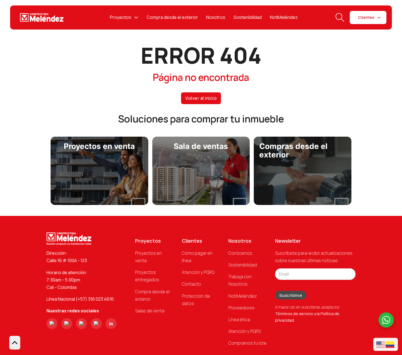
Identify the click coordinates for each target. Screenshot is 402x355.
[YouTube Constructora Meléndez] (96, 323)
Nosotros (215, 17)
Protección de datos (196, 299)
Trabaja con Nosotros (240, 280)
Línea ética (239, 319)
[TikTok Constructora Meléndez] (81, 323)
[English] (381, 344)
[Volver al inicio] (14, 343)
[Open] (340, 17)
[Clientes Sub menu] (379, 17)
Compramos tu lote (247, 343)
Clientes (366, 17)
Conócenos (240, 253)
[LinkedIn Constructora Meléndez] (111, 323)
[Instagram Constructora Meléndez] (51, 323)
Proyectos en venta (148, 256)
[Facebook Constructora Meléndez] (66, 323)
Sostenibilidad (248, 17)
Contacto (191, 284)
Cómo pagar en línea (197, 256)
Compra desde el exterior (172, 17)
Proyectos (120, 17)
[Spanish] (390, 344)
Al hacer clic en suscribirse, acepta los (307, 313)
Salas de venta (149, 311)
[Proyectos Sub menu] (136, 17)
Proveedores (241, 308)
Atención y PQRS (198, 272)
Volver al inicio (201, 98)
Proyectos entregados (147, 276)
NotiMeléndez (284, 17)
